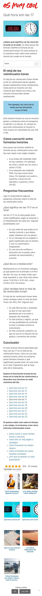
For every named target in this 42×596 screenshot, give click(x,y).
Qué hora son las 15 (18, 394)
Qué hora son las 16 (18, 396)
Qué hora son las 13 (18, 388)
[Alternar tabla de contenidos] (35, 64)
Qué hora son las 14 (18, 391)
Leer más (25, 591)
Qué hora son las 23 (18, 416)
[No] (39, 590)
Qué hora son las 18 (18, 402)
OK (15, 591)
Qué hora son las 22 (18, 414)
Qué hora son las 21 (18, 411)
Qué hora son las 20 (18, 408)
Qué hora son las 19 (18, 405)
